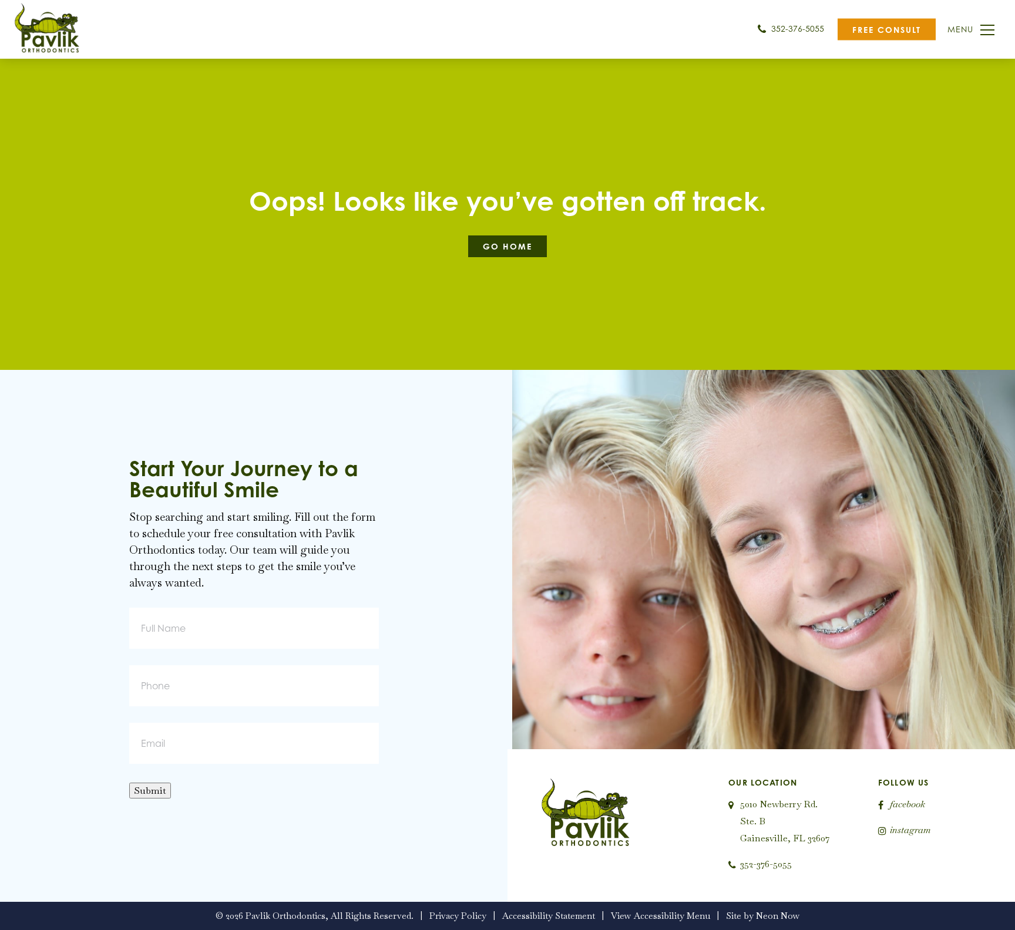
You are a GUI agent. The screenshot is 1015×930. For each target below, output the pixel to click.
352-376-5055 (796, 28)
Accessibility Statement (548, 915)
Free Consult (886, 30)
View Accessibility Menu (660, 915)
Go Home (507, 246)
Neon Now (778, 915)
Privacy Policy (457, 915)
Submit (150, 790)
